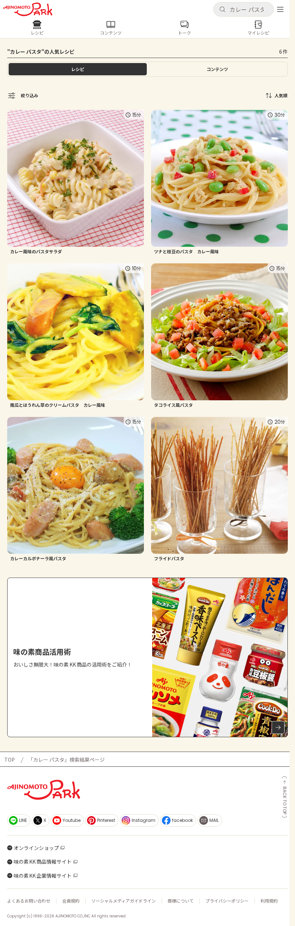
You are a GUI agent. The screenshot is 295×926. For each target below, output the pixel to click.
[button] (243, 9)
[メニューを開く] (280, 9)
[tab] (217, 69)
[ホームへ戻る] (28, 9)
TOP (9, 759)
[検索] (222, 9)
